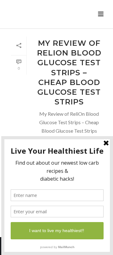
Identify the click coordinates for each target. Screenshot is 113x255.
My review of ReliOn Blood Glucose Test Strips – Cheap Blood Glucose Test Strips (69, 72)
